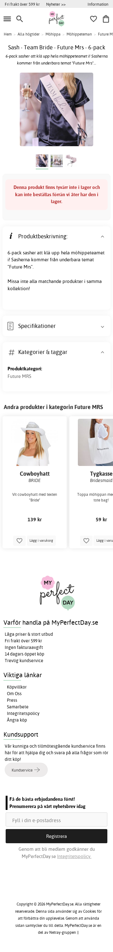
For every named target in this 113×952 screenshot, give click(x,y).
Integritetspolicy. (74, 856)
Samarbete (18, 707)
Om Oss (14, 693)
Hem (8, 34)
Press (12, 700)
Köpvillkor (17, 687)
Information (98, 4)
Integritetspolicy (23, 713)
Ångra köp (17, 720)
